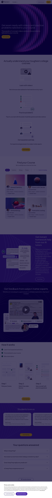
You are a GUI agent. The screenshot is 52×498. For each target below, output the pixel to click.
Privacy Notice (42, 490)
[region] (26, 490)
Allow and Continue (21, 493)
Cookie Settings (9, 493)
